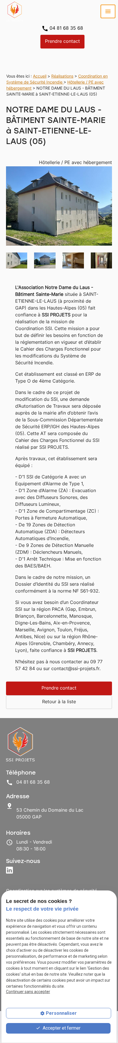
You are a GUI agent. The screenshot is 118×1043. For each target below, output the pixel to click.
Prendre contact (62, 41)
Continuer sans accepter (28, 991)
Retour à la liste (59, 702)
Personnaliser (61, 1013)
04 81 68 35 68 (66, 28)
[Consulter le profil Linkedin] (10, 871)
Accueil (39, 76)
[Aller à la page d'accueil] (14, 11)
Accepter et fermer (61, 1028)
